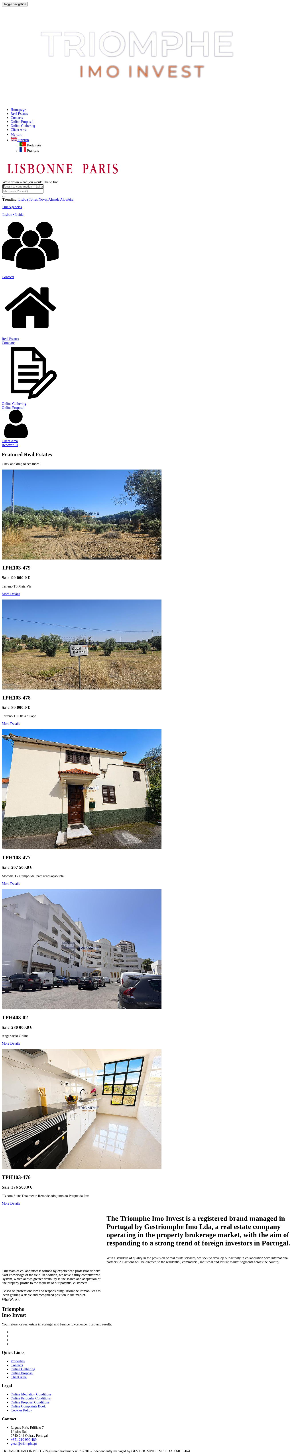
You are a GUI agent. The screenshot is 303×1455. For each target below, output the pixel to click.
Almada (53, 199)
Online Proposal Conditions (30, 1402)
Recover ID (10, 445)
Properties (18, 1361)
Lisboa (23, 199)
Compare (8, 343)
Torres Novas (38, 199)
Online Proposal (13, 408)
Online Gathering (14, 404)
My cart (16, 134)
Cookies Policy (21, 1410)
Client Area (10, 441)
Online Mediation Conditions (31, 1394)
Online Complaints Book (28, 1406)
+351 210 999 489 (24, 1439)
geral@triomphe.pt (24, 1443)
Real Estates (10, 339)
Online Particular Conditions (31, 1398)
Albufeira (66, 199)
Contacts (8, 277)
